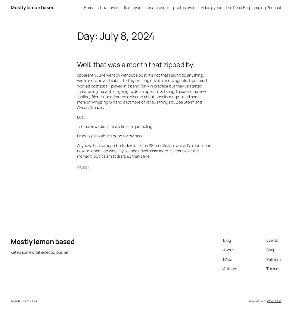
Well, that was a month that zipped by (135, 64)
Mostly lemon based (33, 7)
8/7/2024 (83, 167)
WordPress (274, 301)
